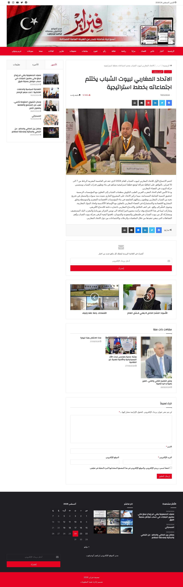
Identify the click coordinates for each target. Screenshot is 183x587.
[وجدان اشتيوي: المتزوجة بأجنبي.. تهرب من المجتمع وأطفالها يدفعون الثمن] (51, 105)
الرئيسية (171, 51)
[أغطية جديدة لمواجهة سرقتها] (113, 522)
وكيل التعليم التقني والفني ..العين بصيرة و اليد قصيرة (157, 382)
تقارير (61, 51)
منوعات (30, 51)
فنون (95, 51)
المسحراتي (36, 116)
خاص (152, 51)
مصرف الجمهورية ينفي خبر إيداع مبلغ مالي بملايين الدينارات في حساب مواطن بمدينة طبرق (27, 78)
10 (75, 522)
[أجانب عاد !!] (113, 513)
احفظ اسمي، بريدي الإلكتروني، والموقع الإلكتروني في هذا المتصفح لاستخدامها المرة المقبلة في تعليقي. (129, 468)
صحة (41, 51)
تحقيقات (73, 51)
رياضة (123, 51)
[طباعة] (135, 103)
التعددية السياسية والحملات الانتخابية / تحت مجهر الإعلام (29, 90)
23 (81, 533)
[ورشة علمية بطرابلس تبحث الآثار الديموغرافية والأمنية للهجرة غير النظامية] (121, 345)
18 (70, 528)
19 (64, 528)
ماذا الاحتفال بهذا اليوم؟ (90, 338)
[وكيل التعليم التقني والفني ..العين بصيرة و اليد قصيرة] (156, 357)
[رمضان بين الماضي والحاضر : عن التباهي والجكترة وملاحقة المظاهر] (51, 132)
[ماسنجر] (138, 230)
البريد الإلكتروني (165, 457)
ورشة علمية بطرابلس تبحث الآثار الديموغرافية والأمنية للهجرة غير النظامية (123, 359)
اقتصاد (143, 51)
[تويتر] (162, 103)
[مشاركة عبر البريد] (141, 103)
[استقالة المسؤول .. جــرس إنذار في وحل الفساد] (127, 513)
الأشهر (54, 64)
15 (86, 528)
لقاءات (51, 51)
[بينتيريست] (148, 103)
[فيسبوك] (169, 103)
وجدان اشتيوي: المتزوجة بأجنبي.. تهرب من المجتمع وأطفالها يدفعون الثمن (27, 105)
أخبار (162, 51)
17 (75, 528)
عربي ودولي (16, 51)
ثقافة (114, 51)
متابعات (85, 51)
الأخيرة (35, 64)
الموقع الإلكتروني (112, 457)
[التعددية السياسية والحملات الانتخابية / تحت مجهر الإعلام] (51, 93)
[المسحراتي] (51, 119)
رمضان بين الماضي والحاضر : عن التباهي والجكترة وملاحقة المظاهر (26, 130)
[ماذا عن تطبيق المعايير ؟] (100, 513)
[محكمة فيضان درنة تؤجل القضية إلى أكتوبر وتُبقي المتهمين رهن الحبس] (113, 530)
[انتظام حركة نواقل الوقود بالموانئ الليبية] (127, 530)
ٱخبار (158, 65)
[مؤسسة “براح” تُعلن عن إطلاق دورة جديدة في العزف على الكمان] (100, 530)
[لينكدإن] (155, 103)
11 (70, 522)
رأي (104, 51)
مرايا (133, 51)
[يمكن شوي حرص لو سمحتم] (100, 522)
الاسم (169, 446)
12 (64, 522)
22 (86, 533)
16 (81, 528)
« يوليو (86, 547)
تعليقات (16, 64)
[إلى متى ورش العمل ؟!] (127, 522)
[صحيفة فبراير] (91, 26)
